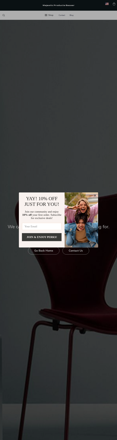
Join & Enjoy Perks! (42, 237)
